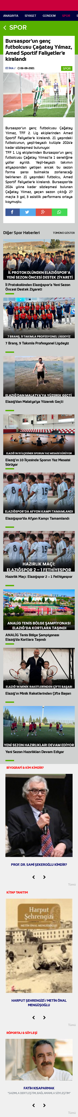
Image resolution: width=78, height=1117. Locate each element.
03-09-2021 (27, 68)
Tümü (72, 884)
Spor (66, 16)
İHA (11, 68)
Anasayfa (10, 16)
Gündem (49, 16)
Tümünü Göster (64, 232)
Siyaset (30, 16)
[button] (33, 877)
